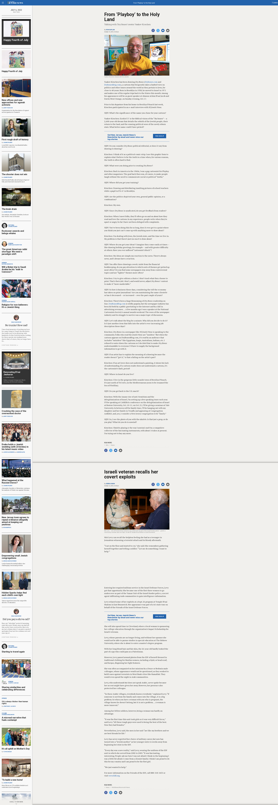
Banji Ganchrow (16, 322)
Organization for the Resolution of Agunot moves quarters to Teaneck (15, 111)
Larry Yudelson (8, 107)
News (113, 445)
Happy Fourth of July (15, 40)
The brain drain (9, 209)
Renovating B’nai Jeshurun (11, 373)
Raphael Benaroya (7, 264)
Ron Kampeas (7, 527)
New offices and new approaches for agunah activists (13, 102)
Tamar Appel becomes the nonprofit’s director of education (14, 601)
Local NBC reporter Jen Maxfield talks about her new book (14, 146)
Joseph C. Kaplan (13, 683)
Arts (107, 445)
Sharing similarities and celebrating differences (13, 688)
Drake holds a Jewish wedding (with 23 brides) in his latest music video (15, 446)
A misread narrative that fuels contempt (14, 718)
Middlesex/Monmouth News (121, 787)
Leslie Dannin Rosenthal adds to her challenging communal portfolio (13, 564)
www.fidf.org (114, 775)
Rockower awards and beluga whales (13, 232)
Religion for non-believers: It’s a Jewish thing (15, 305)
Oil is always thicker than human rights (15, 702)
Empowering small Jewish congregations (14, 556)
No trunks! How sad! (16, 325)
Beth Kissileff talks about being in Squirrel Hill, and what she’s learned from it (15, 181)
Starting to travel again (13, 651)
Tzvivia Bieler (7, 751)
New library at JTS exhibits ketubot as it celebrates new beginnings (15, 786)
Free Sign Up (159, 136)
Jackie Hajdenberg (9, 452)
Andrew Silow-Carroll (8, 301)
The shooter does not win (14, 174)
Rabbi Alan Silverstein (15, 244)
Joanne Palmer (7, 142)
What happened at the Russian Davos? (12, 481)
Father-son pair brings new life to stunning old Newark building (14, 381)
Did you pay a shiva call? (16, 619)
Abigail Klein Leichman (9, 561)
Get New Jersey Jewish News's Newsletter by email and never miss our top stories (126, 137)
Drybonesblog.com (112, 84)
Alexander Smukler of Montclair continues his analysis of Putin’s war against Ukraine (16, 489)
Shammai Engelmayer (8, 714)
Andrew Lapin (21, 452)
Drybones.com (151, 82)
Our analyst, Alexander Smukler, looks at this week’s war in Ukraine (15, 215)
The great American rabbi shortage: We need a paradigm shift (14, 251)
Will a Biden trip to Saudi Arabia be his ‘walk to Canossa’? (14, 269)
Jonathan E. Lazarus (9, 706)
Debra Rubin (110, 483)
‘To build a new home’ (12, 780)
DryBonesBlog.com (117, 303)
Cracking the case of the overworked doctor (14, 412)
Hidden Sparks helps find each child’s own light (14, 593)
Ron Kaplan (110, 29)
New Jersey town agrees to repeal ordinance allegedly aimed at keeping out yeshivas (15, 521)
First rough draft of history (15, 139)
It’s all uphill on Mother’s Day (16, 748)
